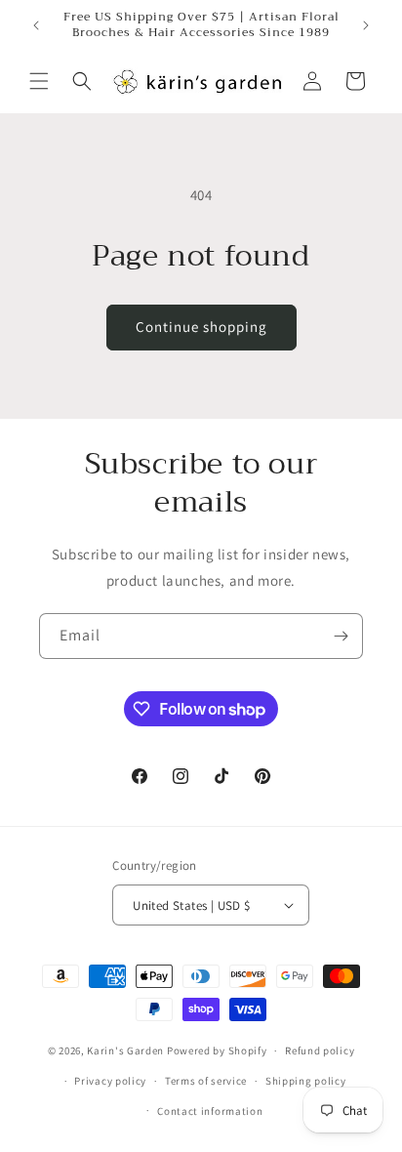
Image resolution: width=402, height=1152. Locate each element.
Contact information (209, 1111)
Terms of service (206, 1081)
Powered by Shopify (217, 1050)
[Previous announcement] (36, 25)
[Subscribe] (340, 636)
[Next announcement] (365, 25)
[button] (39, 81)
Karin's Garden (125, 1050)
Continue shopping (201, 326)
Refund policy (319, 1050)
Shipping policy (305, 1081)
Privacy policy (110, 1081)
